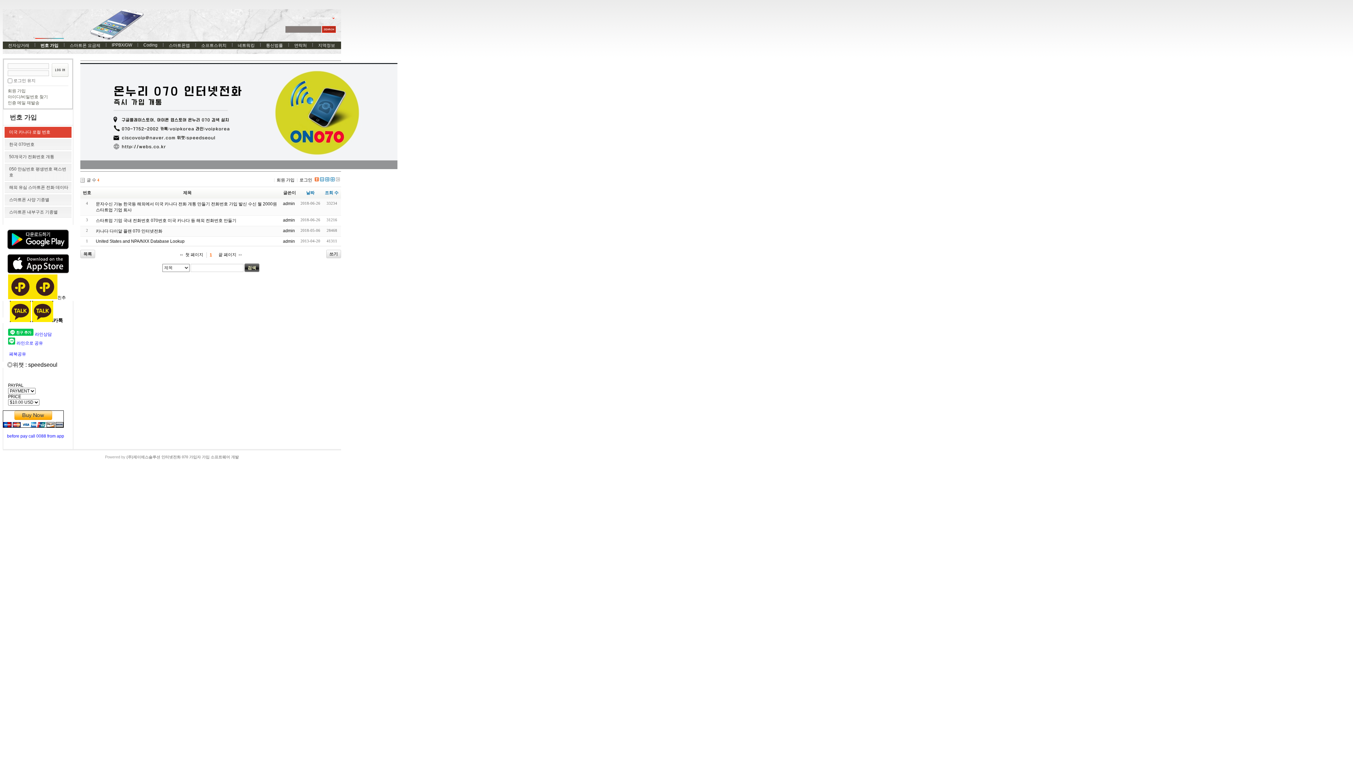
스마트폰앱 (179, 45)
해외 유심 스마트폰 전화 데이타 (38, 187)
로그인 (305, 180)
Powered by (172, 457)
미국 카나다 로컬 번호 (29, 132)
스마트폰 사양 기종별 (29, 199)
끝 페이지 (227, 254)
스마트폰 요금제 (85, 45)
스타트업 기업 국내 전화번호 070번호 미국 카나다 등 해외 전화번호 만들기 (166, 220)
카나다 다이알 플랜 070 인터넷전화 (129, 231)
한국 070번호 (22, 144)
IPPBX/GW (122, 45)
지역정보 (326, 45)
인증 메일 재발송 (23, 102)
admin (289, 203)
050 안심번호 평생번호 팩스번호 (37, 172)
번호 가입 (49, 45)
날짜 (310, 192)
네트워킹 (246, 45)
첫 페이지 (194, 254)
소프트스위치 (214, 45)
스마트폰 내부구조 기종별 (33, 212)
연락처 (300, 45)
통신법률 (274, 45)
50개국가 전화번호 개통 (31, 156)
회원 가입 (17, 90)
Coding (150, 45)
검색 (252, 267)
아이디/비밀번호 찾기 (28, 96)
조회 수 (332, 192)
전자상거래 (18, 45)
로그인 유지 (24, 80)
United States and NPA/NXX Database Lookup (140, 241)
